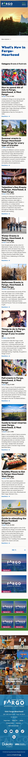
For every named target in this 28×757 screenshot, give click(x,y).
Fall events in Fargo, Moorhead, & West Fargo (13, 380)
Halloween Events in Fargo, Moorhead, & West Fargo (12, 284)
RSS (13, 550)
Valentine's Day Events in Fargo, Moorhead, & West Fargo (14, 189)
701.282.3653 (14, 717)
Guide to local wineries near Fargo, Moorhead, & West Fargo (14, 426)
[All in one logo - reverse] (14, 703)
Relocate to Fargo (13, 725)
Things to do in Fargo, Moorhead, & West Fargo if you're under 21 (14, 332)
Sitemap (18, 723)
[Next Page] (24, 550)
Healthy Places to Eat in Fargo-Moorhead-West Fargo (13, 474)
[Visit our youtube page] (11, 731)
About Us (14, 720)
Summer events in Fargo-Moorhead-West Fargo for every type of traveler (13, 142)
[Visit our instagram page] (17, 731)
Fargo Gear (7, 720)
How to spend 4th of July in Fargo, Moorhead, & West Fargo (12, 91)
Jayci (4, 96)
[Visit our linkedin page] (14, 737)
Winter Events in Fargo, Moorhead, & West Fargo (12, 238)
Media (21, 720)
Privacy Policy (10, 723)
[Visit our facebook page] (5, 731)
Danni (4, 289)
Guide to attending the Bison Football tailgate (14, 520)
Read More (5, 116)
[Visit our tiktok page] (22, 731)
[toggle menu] (24, 4)
